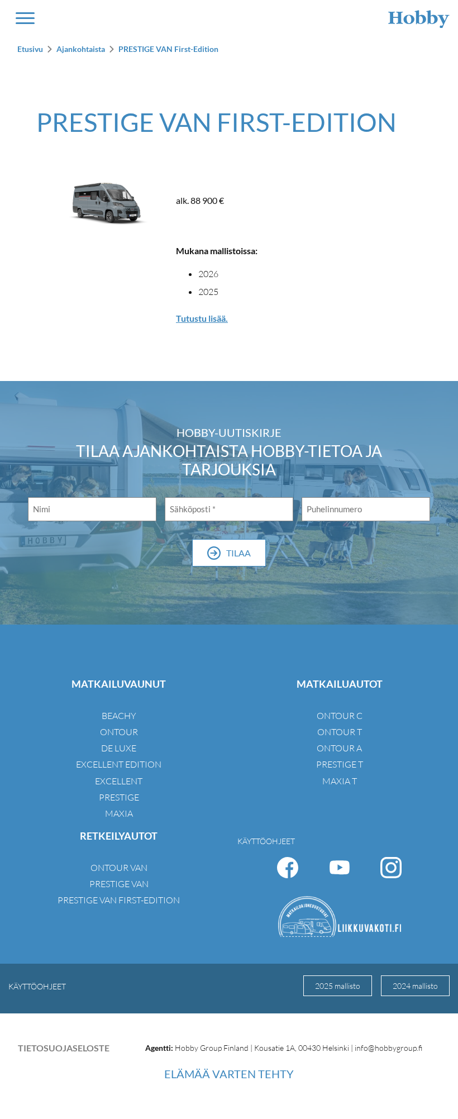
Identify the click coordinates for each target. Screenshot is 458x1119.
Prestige (119, 797)
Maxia (119, 813)
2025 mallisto (337, 986)
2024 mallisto (415, 986)
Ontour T (339, 731)
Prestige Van (119, 883)
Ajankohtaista (80, 49)
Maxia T (339, 781)
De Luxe (118, 748)
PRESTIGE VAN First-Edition (168, 49)
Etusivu (30, 49)
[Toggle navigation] (25, 18)
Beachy (119, 715)
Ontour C (339, 715)
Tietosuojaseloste (63, 1047)
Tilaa (238, 552)
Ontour (119, 731)
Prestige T (339, 764)
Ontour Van (118, 867)
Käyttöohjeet (266, 841)
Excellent (118, 781)
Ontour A (339, 748)
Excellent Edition (118, 764)
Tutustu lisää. (202, 318)
